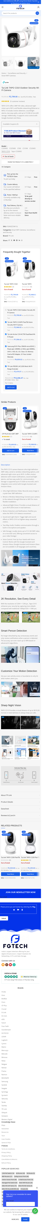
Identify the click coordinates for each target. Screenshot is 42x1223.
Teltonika (5, 1099)
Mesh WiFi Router (25, 1183)
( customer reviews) (17, 101)
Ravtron (4, 1075)
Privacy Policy (6, 1152)
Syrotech (5, 1095)
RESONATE (5, 1078)
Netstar (4, 1068)
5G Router (31, 1173)
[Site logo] (20, 7)
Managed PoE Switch (9, 1183)
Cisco (3, 1002)
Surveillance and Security (17, 73)
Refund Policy (6, 1163)
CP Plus (4, 1006)
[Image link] (16, 941)
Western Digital (7, 1119)
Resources (5, 1132)
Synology (5, 1092)
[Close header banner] (38, 2)
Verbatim (5, 1116)
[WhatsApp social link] (22, 240)
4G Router (20, 1173)
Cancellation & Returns (9, 1159)
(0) (31, 287)
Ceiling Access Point (21, 1176)
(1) (11, 436)
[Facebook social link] (9, 240)
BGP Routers (7, 1176)
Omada (24, 1189)
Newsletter (5, 1129)
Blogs (3, 1125)
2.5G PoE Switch (8, 1173)
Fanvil (4, 1023)
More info (15, 1219)
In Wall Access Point (26, 1179)
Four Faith (5, 1026)
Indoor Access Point (9, 1179)
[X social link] (11, 240)
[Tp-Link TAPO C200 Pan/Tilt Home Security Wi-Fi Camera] (10, 842)
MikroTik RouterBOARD (10, 1189)
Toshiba (4, 1106)
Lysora (4, 1043)
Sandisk (4, 1085)
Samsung (5, 1081)
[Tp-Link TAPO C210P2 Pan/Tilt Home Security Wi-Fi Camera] (29, 269)
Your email (10, 1201)
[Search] (37, 13)
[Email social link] (14, 240)
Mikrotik (4, 1054)
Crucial (4, 1009)
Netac (4, 1061)
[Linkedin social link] (19, 240)
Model (4, 146)
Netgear (4, 1064)
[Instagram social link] (6, 964)
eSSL (3, 1019)
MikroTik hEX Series (25, 1186)
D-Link (4, 1012)
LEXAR (4, 1037)
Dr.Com (4, 1016)
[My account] (38, 7)
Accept (25, 1219)
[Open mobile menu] (3, 7)
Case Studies (6, 1139)
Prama (4, 1071)
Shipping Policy (7, 1156)
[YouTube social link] (10, 964)
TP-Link (11, 236)
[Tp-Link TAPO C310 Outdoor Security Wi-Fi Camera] (11, 269)
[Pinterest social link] (16, 240)
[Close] (36, 1187)
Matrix (4, 1047)
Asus (3, 995)
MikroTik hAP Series (9, 1186)
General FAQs (6, 1143)
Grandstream (6, 1030)
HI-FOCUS (5, 1033)
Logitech (4, 1040)
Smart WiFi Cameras (9, 76)
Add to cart (11, 387)
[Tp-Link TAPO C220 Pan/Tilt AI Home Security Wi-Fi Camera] (30, 842)
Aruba (4, 992)
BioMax (4, 999)
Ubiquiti (4, 1112)
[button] (10, 451)
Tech (3, 1136)
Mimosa (4, 1057)
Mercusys (5, 1050)
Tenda (4, 1102)
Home (4, 73)
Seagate (4, 1088)
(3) (13, 287)
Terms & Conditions (8, 1149)
